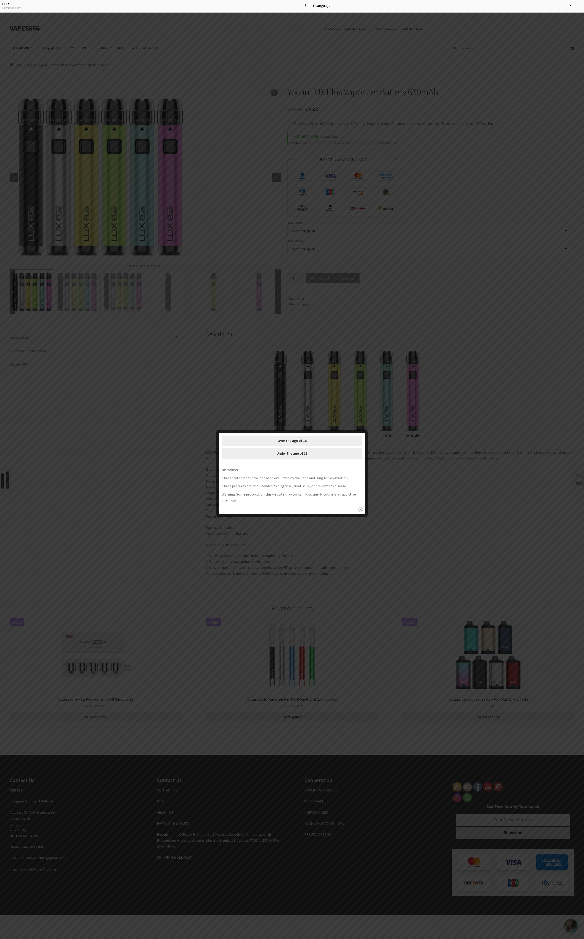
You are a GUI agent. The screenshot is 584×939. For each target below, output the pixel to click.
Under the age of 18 (292, 453)
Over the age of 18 (292, 440)
